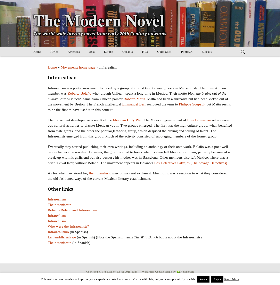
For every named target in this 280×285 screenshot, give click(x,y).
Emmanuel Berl (134, 104)
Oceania (127, 51)
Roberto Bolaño (79, 93)
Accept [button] (203, 279)
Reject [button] (217, 279)
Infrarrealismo (58, 232)
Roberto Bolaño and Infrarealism (72, 210)
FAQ (145, 51)
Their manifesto (59, 205)
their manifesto (100, 173)
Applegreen (187, 271)
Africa (54, 51)
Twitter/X (186, 51)
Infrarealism (57, 199)
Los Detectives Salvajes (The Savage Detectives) (190, 163)
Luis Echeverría (199, 120)
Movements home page (78, 67)
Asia (92, 51)
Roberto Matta (134, 99)
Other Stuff (164, 51)
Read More (231, 279)
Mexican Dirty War (127, 120)
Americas (74, 51)
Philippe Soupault (192, 104)
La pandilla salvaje (62, 237)
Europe (108, 51)
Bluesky (207, 51)
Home (37, 51)
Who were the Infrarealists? (68, 226)
